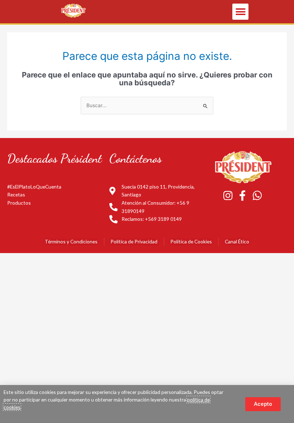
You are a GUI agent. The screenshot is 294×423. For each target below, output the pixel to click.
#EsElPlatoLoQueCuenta (34, 187)
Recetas (16, 194)
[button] (240, 12)
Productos (19, 203)
